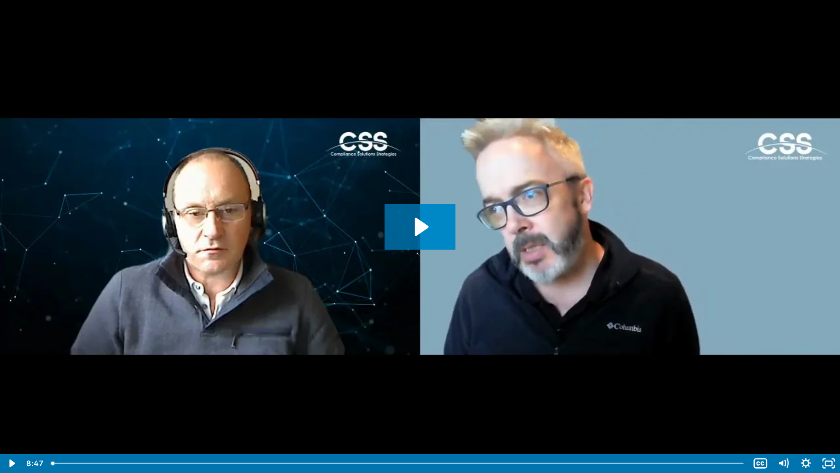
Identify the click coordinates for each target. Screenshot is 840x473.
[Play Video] (11, 463)
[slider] (398, 463)
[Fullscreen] (828, 463)
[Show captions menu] (760, 463)
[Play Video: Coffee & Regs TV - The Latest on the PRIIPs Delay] (420, 227)
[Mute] (783, 463)
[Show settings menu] (805, 463)
